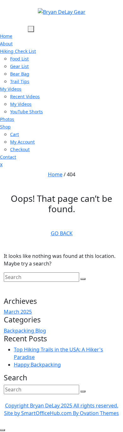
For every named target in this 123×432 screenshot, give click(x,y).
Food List (19, 59)
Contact (8, 157)
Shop (5, 127)
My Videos (10, 89)
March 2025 (18, 311)
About (6, 44)
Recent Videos (25, 96)
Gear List (19, 66)
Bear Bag (19, 74)
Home (6, 36)
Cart (14, 134)
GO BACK (62, 233)
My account (22, 142)
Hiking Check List (18, 51)
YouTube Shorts (26, 112)
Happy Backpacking (37, 364)
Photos (7, 119)
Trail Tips (19, 81)
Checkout (20, 149)
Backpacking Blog (25, 330)
